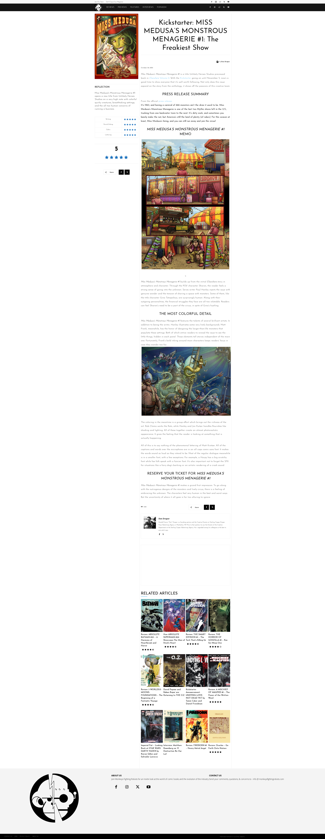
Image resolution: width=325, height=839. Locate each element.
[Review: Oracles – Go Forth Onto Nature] (219, 726)
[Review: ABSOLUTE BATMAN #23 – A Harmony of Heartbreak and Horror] (152, 615)
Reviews (110, 7)
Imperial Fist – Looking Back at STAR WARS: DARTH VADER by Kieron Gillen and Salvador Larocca (151, 751)
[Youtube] (228, 2)
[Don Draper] (217, 61)
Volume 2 (159, 78)
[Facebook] (212, 2)
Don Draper (225, 61)
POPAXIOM (161, 7)
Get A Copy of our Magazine (114, 2)
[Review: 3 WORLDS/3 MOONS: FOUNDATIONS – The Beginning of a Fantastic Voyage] (152, 670)
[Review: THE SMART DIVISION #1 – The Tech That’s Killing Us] (197, 615)
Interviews (148, 7)
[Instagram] (216, 2)
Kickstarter (185, 78)
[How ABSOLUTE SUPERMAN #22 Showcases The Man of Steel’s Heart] (174, 615)
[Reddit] (220, 2)
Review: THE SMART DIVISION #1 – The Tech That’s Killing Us (196, 637)
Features (134, 7)
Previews (122, 7)
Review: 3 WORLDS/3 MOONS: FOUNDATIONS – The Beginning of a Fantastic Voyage (151, 695)
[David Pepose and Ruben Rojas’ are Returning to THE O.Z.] (174, 670)
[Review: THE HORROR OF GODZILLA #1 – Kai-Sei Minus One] (219, 615)
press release (165, 101)
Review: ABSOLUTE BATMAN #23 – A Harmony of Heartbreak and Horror (150, 640)
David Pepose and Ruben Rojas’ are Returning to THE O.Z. (174, 692)
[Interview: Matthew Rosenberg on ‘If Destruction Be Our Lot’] (174, 726)
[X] (224, 2)
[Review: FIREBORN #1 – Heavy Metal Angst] (197, 726)
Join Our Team (99, 2)
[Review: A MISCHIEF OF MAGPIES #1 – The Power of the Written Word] (219, 670)
